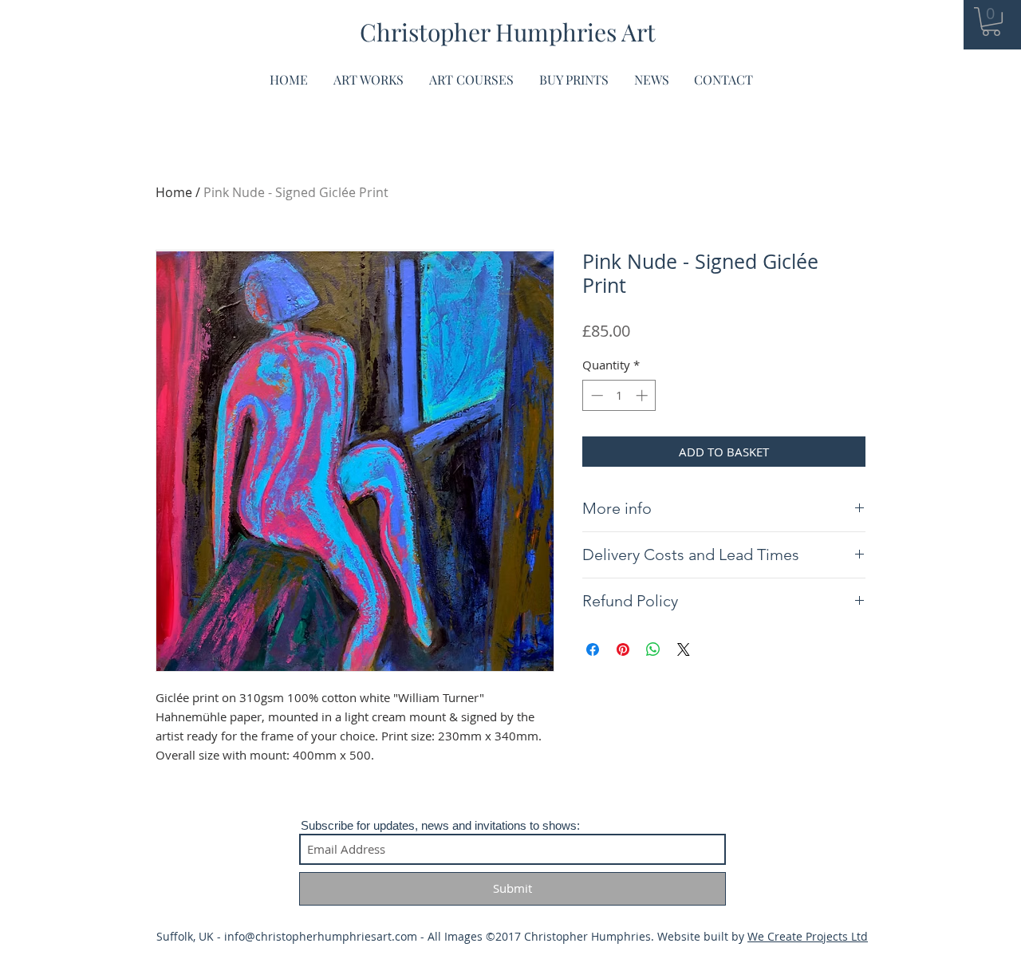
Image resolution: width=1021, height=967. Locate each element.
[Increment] (643, 395)
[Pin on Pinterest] (623, 649)
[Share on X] (683, 649)
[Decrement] (595, 395)
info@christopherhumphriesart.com (320, 936)
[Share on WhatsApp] (653, 649)
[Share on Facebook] (592, 649)
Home (174, 192)
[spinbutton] (619, 395)
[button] (991, 21)
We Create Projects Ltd (807, 936)
